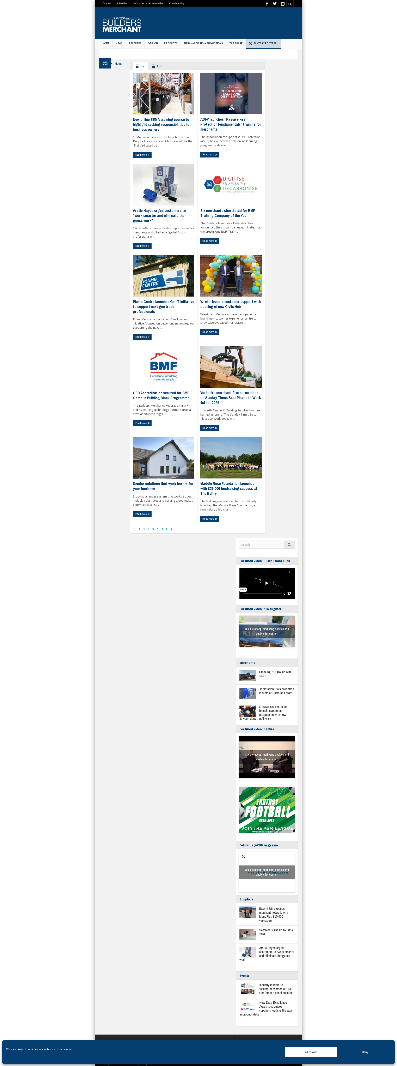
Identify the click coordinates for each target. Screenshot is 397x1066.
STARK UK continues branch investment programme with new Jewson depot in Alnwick (263, 712)
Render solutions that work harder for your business (163, 486)
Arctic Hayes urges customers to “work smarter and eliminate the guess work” (159, 215)
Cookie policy (176, 3)
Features (135, 43)
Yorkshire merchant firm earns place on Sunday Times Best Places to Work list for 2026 (230, 397)
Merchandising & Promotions (203, 43)
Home (106, 43)
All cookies (311, 1052)
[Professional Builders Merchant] (122, 23)
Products (171, 43)
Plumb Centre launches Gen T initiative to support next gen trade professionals (163, 306)
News (119, 43)
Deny (365, 1052)
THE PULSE (236, 43)
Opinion (153, 43)
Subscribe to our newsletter (148, 3)
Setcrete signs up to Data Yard (276, 932)
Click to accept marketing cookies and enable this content (267, 631)
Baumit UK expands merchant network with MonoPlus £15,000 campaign (273, 914)
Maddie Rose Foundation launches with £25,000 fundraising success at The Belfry (228, 488)
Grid (142, 66)
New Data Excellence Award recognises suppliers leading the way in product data (265, 1008)
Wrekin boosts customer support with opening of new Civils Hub (230, 304)
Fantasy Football (266, 43)
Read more (141, 154)
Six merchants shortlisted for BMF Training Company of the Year (227, 213)
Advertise (122, 3)
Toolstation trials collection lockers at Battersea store (276, 691)
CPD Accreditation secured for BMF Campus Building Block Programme (161, 395)
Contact (106, 3)
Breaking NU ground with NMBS (275, 674)
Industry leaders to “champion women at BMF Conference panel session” (276, 989)
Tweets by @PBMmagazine (267, 872)
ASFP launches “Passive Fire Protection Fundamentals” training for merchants (230, 124)
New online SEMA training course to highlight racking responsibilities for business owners (162, 124)
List (159, 66)
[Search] (289, 545)
